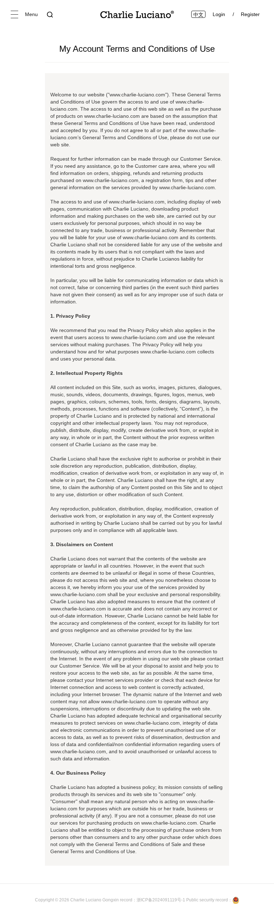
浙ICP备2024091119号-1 (161, 899)
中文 (198, 14)
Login (219, 14)
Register (250, 14)
